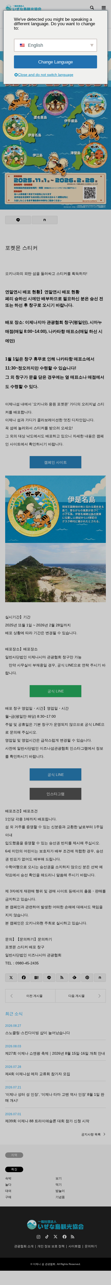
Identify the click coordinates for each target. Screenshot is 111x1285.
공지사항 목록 (91, 1134)
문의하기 (91, 1246)
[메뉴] (103, 8)
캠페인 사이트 (55, 462)
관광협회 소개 (24, 1246)
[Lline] (18, 220)
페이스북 (64, 1236)
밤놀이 (60, 1191)
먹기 (59, 1184)
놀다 (8, 1184)
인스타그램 (55, 794)
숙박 (8, 1178)
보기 (59, 1178)
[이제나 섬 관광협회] (23, 8)
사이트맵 (74, 1246)
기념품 (60, 1197)
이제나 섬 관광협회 (44, 1264)
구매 (8, 1197)
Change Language (55, 62)
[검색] (91, 8)
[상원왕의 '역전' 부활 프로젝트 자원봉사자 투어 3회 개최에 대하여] (81, 996)
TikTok (47, 1236)
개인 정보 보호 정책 (51, 1246)
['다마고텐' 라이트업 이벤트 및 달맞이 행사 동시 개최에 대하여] (30, 996)
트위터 (55, 1236)
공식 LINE (55, 691)
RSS (72, 1236)
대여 (8, 1191)
